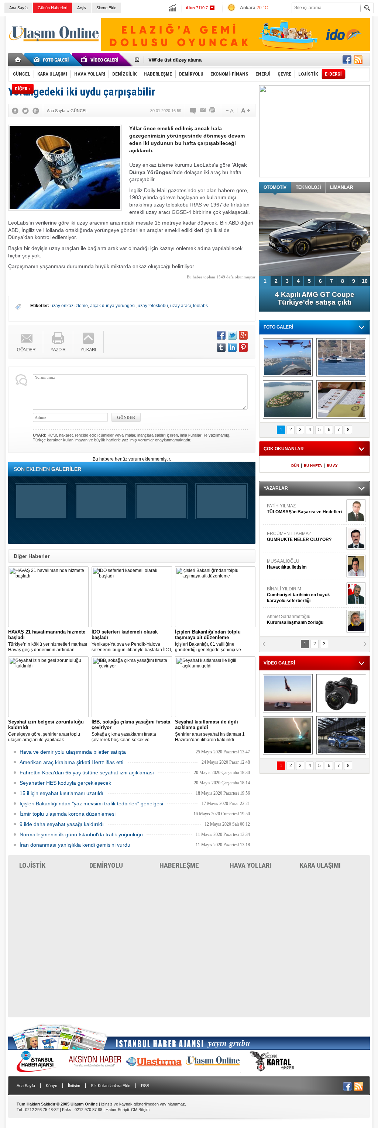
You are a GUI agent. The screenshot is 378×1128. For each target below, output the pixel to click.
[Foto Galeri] (52, 59)
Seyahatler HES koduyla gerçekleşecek (65, 783)
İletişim (74, 1085)
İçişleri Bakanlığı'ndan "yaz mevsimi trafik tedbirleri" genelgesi (91, 803)
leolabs (200, 305)
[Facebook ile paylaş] (347, 59)
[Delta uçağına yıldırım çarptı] (288, 735)
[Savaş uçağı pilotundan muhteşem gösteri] (288, 693)
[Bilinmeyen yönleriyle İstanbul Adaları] (288, 399)
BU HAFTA (313, 466)
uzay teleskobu (153, 305)
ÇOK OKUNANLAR (284, 448)
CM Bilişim (140, 1109)
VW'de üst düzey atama (175, 60)
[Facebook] (15, 110)
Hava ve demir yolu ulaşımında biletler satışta (73, 752)
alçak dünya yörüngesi (112, 305)
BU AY (332, 466)
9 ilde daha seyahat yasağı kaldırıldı (62, 824)
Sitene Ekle (106, 8)
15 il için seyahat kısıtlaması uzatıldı (61, 793)
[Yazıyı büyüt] (245, 110)
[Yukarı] (88, 342)
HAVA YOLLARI (250, 865)
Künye (51, 1085)
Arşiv (81, 8)
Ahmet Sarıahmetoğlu (295, 603)
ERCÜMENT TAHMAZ (299, 520)
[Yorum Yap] (193, 110)
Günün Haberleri (52, 8)
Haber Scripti (117, 1109)
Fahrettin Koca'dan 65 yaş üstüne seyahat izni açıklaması (87, 772)
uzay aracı (180, 305)
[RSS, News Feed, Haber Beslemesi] (358, 59)
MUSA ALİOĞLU (287, 548)
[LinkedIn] (232, 347)
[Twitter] (25, 110)
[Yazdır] (212, 110)
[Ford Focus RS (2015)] (341, 735)
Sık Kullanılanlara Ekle (110, 1085)
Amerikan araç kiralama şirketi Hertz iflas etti (71, 762)
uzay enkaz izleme (69, 305)
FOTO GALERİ (278, 327)
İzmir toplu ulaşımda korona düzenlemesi (68, 814)
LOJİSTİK (32, 865)
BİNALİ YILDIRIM (298, 578)
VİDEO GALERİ (279, 663)
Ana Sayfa (18, 8)
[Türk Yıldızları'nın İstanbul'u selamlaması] (288, 357)
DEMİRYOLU (106, 865)
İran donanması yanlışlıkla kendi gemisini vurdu (75, 845)
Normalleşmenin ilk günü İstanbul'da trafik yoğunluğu (81, 834)
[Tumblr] (221, 347)
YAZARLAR (276, 488)
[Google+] (35, 110)
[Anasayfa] (18, 59)
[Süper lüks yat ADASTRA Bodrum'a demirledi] (341, 357)
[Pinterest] (243, 347)
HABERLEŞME (179, 865)
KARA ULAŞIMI (320, 865)
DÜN (295, 466)
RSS (145, 1085)
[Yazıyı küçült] (229, 110)
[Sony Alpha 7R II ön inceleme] (341, 693)
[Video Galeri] (100, 59)
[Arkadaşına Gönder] (203, 110)
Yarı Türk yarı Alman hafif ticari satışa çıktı (314, 298)
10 (365, 281)
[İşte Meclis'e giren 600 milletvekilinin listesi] (341, 399)
